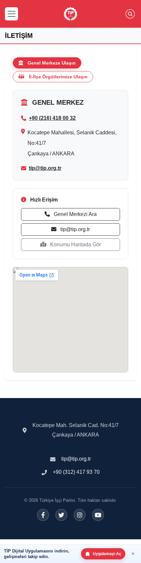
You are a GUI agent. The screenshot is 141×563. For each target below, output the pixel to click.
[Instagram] (80, 515)
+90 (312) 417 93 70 (76, 472)
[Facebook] (43, 515)
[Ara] (130, 14)
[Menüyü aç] (11, 13)
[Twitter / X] (61, 515)
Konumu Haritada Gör (75, 244)
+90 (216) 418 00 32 (52, 118)
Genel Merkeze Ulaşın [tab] (52, 63)
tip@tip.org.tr (45, 168)
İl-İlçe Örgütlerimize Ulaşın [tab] (58, 76)
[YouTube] (98, 515)
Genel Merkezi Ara (74, 214)
